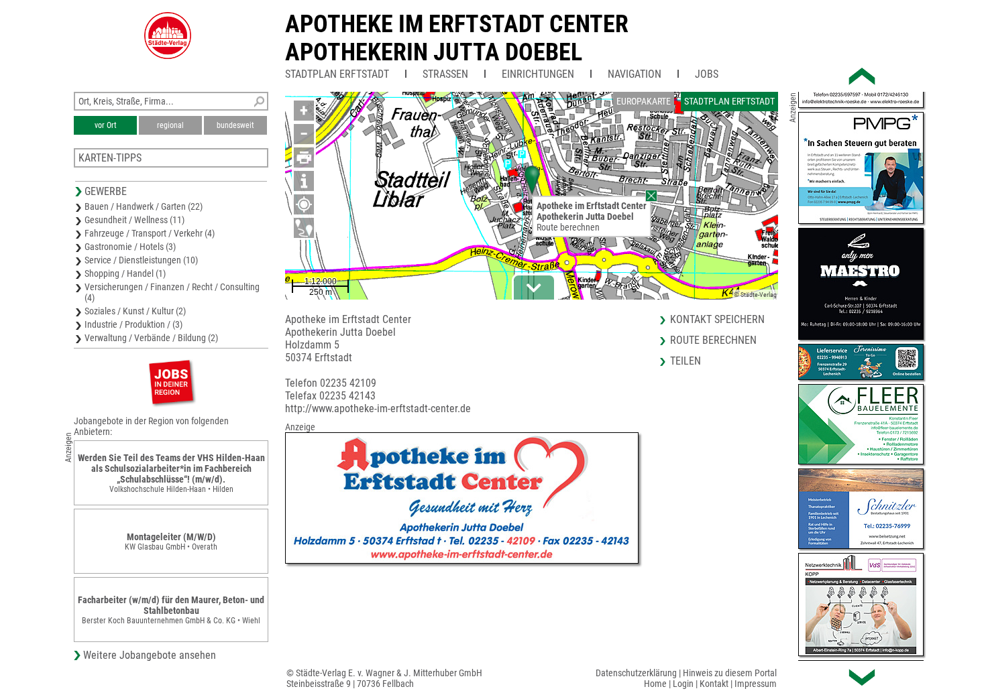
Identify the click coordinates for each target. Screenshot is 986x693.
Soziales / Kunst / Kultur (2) (135, 311)
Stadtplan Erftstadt (337, 74)
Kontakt (714, 683)
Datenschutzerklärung (636, 673)
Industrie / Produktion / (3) (133, 324)
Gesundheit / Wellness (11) (134, 219)
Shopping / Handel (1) (125, 273)
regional (170, 125)
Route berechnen (568, 227)
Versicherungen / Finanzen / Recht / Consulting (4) (172, 292)
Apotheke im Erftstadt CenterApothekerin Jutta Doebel (456, 38)
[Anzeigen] (171, 382)
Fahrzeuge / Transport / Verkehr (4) (150, 233)
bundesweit (235, 125)
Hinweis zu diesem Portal (730, 673)
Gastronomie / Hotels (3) (130, 246)
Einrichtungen (538, 74)
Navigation (634, 74)
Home (655, 683)
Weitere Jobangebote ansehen (149, 655)
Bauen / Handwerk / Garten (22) (144, 206)
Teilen (685, 361)
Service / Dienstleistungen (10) (141, 260)
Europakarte (643, 101)
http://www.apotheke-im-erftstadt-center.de (378, 408)
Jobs (706, 74)
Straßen (445, 74)
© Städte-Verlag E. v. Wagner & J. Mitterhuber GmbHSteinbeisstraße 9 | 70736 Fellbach (384, 678)
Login (683, 683)
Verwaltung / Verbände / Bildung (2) (151, 337)
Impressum (755, 683)
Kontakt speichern (717, 319)
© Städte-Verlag (755, 294)
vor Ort (106, 125)
